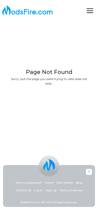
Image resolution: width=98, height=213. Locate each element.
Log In (38, 190)
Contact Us (23, 190)
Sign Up (51, 190)
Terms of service (71, 190)
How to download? (29, 182)
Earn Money (65, 182)
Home (49, 182)
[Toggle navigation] (90, 10)
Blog (79, 182)
